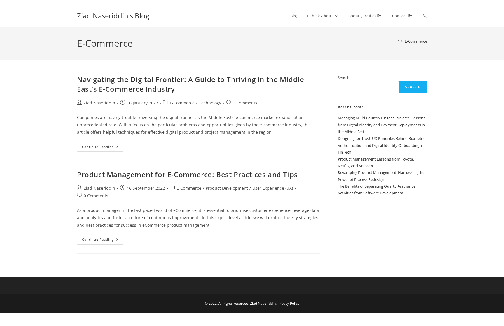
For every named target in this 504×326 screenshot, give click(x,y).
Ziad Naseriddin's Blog (113, 15)
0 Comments (245, 103)
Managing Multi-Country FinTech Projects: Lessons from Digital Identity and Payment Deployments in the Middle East (381, 124)
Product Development (227, 188)
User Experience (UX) (272, 188)
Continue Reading (102, 148)
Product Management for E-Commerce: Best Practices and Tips (187, 174)
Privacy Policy (288, 303)
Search (343, 77)
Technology (210, 103)
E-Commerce (416, 41)
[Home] (397, 41)
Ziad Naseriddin (99, 103)
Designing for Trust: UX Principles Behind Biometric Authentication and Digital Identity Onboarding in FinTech (381, 145)
